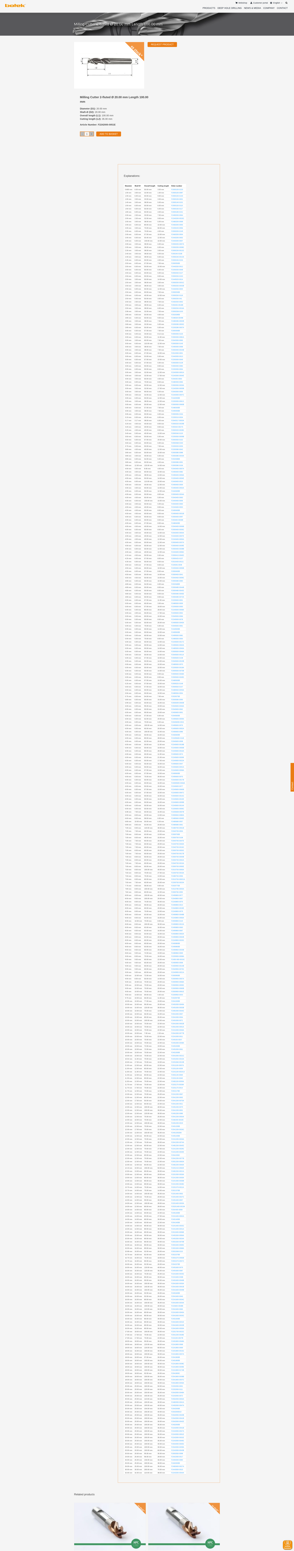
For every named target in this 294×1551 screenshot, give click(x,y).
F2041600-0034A (177, 1303)
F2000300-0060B (177, 404)
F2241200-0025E (177, 1152)
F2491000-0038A (177, 1043)
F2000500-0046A (177, 651)
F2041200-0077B (177, 1158)
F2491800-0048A (177, 1341)
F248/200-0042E (177, 1120)
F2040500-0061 (177, 626)
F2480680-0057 (177, 821)
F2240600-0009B (177, 802)
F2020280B (175, 315)
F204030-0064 (176, 379)
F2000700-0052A (177, 860)
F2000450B (175, 571)
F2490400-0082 (177, 472)
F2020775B (175, 886)
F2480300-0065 (177, 382)
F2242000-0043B (177, 1450)
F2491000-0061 (177, 1049)
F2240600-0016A (177, 751)
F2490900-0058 (177, 963)
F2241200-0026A (177, 1139)
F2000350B (175, 263)
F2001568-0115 (177, 1251)
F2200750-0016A (177, 873)
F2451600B (175, 1319)
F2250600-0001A (177, 767)
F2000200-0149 (177, 231)
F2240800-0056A (177, 918)
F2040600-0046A (177, 706)
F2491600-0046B (177, 1280)
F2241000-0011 (177, 1036)
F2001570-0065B (177, 1258)
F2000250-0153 (177, 276)
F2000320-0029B (177, 424)
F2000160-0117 (177, 209)
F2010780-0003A (177, 889)
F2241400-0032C (177, 1226)
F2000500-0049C (177, 677)
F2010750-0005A (177, 870)
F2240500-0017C (177, 642)
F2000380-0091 (177, 462)
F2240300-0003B (177, 388)
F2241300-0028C (177, 1184)
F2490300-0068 (177, 347)
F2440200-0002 (177, 238)
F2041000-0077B (177, 1033)
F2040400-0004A (177, 533)
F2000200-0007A (177, 244)
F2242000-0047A (177, 1431)
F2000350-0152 (177, 440)
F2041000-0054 (177, 1017)
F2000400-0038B (177, 549)
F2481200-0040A (177, 1165)
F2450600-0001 (177, 712)
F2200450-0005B (177, 568)
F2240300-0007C (177, 395)
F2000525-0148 (177, 683)
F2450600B (175, 735)
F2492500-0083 (177, 1460)
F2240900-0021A (177, 972)
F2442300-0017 (177, 1457)
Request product (162, 44)
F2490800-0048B (177, 914)
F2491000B (175, 1046)
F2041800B (175, 1357)
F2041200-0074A (177, 1142)
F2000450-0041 (177, 574)
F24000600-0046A (178, 783)
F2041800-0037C (177, 1380)
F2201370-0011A (177, 1187)
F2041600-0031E (177, 1322)
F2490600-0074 (177, 754)
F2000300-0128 (177, 363)
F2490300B (175, 411)
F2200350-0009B (177, 436)
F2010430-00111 (177, 562)
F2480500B (175, 680)
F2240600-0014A (177, 805)
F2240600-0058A (177, 770)
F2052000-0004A (177, 1399)
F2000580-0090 (177, 700)
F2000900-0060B (177, 988)
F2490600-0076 (177, 725)
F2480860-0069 (177, 953)
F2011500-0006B (177, 1232)
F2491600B (175, 1293)
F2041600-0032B (177, 1325)
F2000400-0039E (177, 546)
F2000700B (175, 834)
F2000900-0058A (177, 982)
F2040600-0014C (177, 796)
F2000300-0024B (177, 350)
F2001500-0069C (177, 1245)
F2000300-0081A (177, 337)
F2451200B (175, 1126)
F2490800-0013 (177, 905)
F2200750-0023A (177, 882)
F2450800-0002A (177, 934)
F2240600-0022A (177, 760)
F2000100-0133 (177, 189)
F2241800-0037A (177, 1354)
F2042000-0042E (177, 1421)
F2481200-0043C (177, 1145)
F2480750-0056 (177, 876)
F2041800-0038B (177, 1376)
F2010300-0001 (177, 353)
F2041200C (175, 1155)
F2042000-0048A (177, 1392)
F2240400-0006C (177, 552)
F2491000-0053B (177, 1007)
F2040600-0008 (177, 741)
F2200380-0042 (177, 449)
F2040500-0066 (177, 616)
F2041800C (175, 1373)
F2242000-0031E (177, 1437)
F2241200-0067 (177, 1094)
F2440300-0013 (177, 356)
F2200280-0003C (177, 324)
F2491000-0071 (177, 1020)
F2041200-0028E (177, 1335)
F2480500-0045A (177, 648)
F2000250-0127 (177, 273)
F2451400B (175, 1219)
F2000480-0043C (177, 590)
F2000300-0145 (177, 343)
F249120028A (176, 1133)
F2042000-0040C (177, 1444)
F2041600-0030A (177, 1328)
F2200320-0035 (177, 446)
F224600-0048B (177, 1306)
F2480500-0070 (177, 664)
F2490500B (175, 632)
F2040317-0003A (177, 420)
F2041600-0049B (177, 1290)
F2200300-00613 (177, 401)
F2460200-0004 (177, 234)
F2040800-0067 (177, 898)
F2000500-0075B (177, 671)
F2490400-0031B (177, 513)
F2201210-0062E (177, 1168)
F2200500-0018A (177, 667)
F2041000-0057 (177, 1014)
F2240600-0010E (177, 799)
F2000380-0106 (177, 465)
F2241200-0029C (177, 1149)
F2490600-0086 (177, 732)
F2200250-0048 (177, 270)
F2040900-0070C (177, 969)
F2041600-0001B (177, 1287)
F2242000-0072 (177, 1396)
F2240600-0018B (177, 744)
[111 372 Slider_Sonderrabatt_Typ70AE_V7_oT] (15, 5)
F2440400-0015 (177, 481)
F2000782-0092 (177, 892)
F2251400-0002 (177, 1194)
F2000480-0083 (177, 581)
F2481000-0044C (177, 1011)
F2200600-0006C (177, 809)
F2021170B (175, 1091)
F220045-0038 (176, 565)
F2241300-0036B (177, 1181)
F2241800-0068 (177, 1344)
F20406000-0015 (177, 722)
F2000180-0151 (177, 212)
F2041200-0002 (177, 1097)
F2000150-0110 (177, 205)
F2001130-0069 (177, 1075)
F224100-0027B (177, 1338)
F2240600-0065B (177, 789)
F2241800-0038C (177, 1364)
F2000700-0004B (177, 857)
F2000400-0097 (177, 517)
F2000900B (175, 975)
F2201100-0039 (177, 1068)
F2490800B (175, 947)
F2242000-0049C (177, 1441)
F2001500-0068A (177, 1248)
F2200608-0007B (177, 812)
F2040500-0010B (177, 661)
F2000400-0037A (177, 542)
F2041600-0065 (177, 1309)
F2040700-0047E (177, 841)
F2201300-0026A (177, 1174)
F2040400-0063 (177, 497)
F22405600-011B (177, 738)
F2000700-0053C (177, 850)
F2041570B (175, 1264)
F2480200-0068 (177, 222)
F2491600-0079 (177, 1267)
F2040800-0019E (177, 908)
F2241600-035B (177, 1277)
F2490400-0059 (177, 485)
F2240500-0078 (177, 619)
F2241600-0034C (177, 1299)
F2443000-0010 (177, 1469)
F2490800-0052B (177, 937)
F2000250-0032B (177, 286)
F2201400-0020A (177, 1203)
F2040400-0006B (177, 526)
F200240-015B (176, 254)
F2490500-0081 (177, 635)
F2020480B (175, 584)
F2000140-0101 (177, 202)
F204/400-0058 (176, 1210)
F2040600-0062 (177, 709)
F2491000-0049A (177, 1004)
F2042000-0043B (177, 1415)
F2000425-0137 (177, 558)
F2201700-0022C (177, 1332)
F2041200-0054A (177, 1117)
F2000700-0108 (177, 837)
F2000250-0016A (177, 308)
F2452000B (175, 1425)
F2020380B (175, 459)
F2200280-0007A (177, 327)
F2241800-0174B (177, 1370)
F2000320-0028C (177, 430)
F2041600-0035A (177, 1283)
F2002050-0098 (177, 1453)
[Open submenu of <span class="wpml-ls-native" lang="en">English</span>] (281, 3)
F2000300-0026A (177, 385)
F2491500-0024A (177, 1238)
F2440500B (175, 629)
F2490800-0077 (177, 895)
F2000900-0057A (177, 979)
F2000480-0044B (177, 587)
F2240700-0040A (177, 844)
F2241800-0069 (177, 1348)
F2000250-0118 (177, 295)
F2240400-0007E (177, 536)
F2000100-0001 (177, 199)
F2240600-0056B (177, 748)
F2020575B (175, 696)
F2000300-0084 (177, 366)
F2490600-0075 (177, 777)
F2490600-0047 (177, 764)
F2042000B (175, 1409)
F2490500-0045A (177, 623)
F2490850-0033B (177, 950)
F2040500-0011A (177, 655)
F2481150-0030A (177, 1081)
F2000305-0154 (177, 414)
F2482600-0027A (177, 1466)
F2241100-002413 (178, 1072)
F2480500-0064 (177, 639)
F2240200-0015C (177, 218)
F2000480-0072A (177, 597)
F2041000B (175, 1001)
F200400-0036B (177, 520)
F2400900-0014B (177, 966)
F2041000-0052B (177, 1024)
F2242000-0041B (177, 1428)
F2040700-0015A (177, 863)
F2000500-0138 (177, 658)
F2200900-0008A (177, 956)
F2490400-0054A (177, 488)
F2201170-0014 (177, 1088)
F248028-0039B (177, 318)
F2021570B (175, 1255)
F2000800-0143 (177, 921)
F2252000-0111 (177, 1389)
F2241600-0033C (177, 1274)
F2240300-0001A (177, 372)
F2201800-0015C (177, 1351)
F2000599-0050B (177, 703)
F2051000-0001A (177, 1027)
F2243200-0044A (177, 1473)
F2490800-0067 (177, 930)
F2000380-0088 (177, 452)
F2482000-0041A (177, 1402)
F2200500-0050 (177, 606)
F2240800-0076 (177, 902)
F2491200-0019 (177, 1123)
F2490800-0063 (177, 927)
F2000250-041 (176, 298)
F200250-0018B (177, 305)
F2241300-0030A (177, 1178)
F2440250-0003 (177, 289)
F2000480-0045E (177, 594)
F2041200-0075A (177, 1101)
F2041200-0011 (177, 1104)
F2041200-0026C (177, 1129)
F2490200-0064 (177, 215)
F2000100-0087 (177, 193)
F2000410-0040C (177, 555)
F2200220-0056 (177, 228)
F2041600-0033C (177, 1315)
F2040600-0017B (177, 780)
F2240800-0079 (177, 911)
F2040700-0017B (177, 853)
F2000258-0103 (177, 311)
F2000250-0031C (177, 282)
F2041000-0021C (177, 1056)
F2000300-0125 (177, 334)
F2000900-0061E (177, 991)
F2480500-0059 (177, 603)
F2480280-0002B (177, 321)
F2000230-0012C (177, 250)
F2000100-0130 (177, 196)
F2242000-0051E (177, 1434)
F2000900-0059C (177, 985)
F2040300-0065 (177, 340)
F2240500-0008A (177, 610)
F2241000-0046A (177, 1030)
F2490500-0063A (177, 645)
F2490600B (175, 773)
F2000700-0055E (177, 866)
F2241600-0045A (177, 1312)
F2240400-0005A (177, 539)
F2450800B (175, 943)
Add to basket (109, 134)
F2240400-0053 (177, 507)
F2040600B (175, 716)
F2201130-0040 (177, 1078)
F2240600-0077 (177, 786)
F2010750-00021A (178, 879)
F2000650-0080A (177, 815)
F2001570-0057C (177, 1261)
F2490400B (175, 510)
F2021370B (175, 1190)
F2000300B (175, 331)
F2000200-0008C (177, 247)
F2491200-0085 (177, 1113)
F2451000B (175, 1052)
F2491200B (175, 1136)
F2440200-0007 (177, 241)
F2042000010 (176, 1412)
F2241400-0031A (177, 1229)
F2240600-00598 (177, 757)
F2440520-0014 (177, 279)
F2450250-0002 (177, 302)
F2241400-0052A (177, 1216)
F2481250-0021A (177, 1171)
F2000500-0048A (177, 674)
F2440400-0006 (177, 501)
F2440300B (175, 398)
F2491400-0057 (177, 1200)
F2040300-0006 (177, 392)
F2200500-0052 (177, 613)
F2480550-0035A (177, 690)
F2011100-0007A (177, 1065)
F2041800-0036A (177, 1383)
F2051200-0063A (177, 1161)
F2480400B (175, 523)
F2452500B (175, 1463)
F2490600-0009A (177, 719)
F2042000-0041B (177, 1418)
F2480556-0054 (177, 693)
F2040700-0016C (177, 847)
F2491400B (175, 1213)
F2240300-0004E (177, 375)
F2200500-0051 (177, 600)
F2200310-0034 (177, 417)
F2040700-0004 (177, 831)
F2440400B (175, 491)
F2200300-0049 (177, 359)
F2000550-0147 (177, 687)
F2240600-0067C (177, 793)
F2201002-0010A (177, 1059)
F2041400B (175, 1222)
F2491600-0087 (177, 1271)
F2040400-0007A (177, 469)
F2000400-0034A (177, 494)
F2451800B (175, 1360)
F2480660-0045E (177, 818)
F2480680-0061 (177, 825)
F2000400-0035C (177, 529)
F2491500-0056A (177, 1235)
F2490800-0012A (177, 924)
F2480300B (175, 408)
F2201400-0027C (177, 1197)
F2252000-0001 (177, 1386)
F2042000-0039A (177, 1447)
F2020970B (175, 998)
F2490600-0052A (177, 728)
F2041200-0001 (177, 1110)
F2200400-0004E (177, 478)
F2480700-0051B (177, 828)
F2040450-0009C (177, 578)
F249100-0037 (176, 1040)
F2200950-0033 (177, 995)
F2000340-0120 (177, 433)
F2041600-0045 (177, 1296)
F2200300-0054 (177, 369)
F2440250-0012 (177, 266)
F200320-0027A (177, 427)
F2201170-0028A (177, 1084)
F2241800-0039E (177, 1367)
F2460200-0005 (177, 225)
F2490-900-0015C (178, 959)
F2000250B (175, 292)
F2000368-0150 (177, 443)
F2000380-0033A (177, 456)
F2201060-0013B (177, 1062)
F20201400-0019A (178, 1206)
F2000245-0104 (177, 260)
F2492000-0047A (177, 1405)
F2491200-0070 (177, 1107)
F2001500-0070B (177, 1242)
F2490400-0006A (177, 475)
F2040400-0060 (177, 504)
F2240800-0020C (177, 940)
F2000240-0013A (177, 257)
